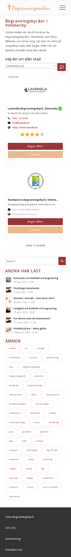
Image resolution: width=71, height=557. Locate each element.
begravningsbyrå (17, 376)
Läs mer (35, 154)
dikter (34, 394)
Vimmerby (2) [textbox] (15, 66)
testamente (48, 478)
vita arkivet (14, 496)
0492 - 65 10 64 (20, 118)
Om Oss (10, 527)
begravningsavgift (31, 366)
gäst (11, 441)
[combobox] (30, 65)
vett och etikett (50, 487)
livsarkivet (14, 459)
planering (47, 459)
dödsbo (52, 413)
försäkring (54, 422)
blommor (39, 376)
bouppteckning (34, 385)
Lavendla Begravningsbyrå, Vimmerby (33, 108)
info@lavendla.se (20, 122)
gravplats (26, 431)
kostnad (39, 441)
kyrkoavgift (32, 450)
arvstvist (33, 357)
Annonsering (13, 538)
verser (30, 487)
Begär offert (35, 146)
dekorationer (15, 394)
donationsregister (17, 403)
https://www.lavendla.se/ (25, 127)
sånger (30, 478)
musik (31, 459)
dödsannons (15, 413)
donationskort (53, 394)
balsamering (52, 357)
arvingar (41, 348)
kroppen (13, 450)
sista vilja (13, 478)
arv (26, 348)
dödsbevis (35, 413)
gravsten (44, 431)
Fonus (37, 422)
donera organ (42, 403)
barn (11, 366)
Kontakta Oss (13, 549)
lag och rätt (51, 450)
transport (13, 487)
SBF (43, 468)
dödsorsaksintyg (17, 422)
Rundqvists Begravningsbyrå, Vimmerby (34, 199)
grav (11, 431)
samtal (29, 468)
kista (24, 441)
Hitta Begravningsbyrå (19, 517)
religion (13, 468)
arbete (12, 348)
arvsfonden (14, 357)
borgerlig (13, 385)
